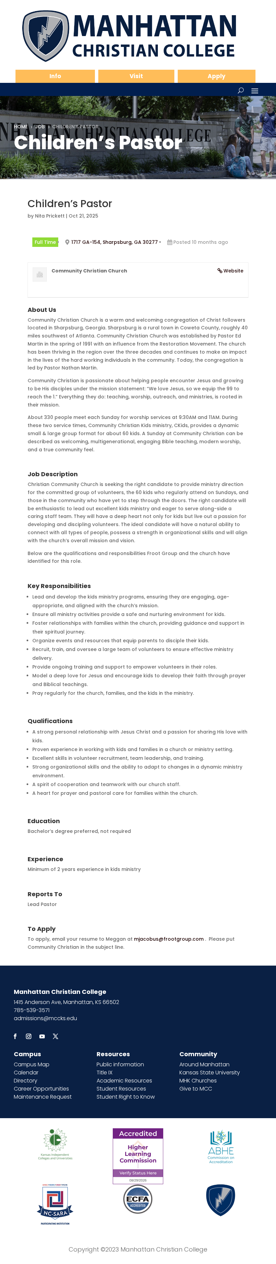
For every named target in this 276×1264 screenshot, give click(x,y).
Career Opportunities (41, 1089)
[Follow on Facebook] (15, 1036)
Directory (25, 1080)
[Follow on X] (55, 1036)
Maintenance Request (43, 1097)
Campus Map (31, 1064)
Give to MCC (195, 1089)
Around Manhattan (204, 1064)
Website (233, 270)
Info (55, 76)
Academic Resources (124, 1080)
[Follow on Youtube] (42, 1036)
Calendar (26, 1072)
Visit (136, 76)
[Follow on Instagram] (28, 1036)
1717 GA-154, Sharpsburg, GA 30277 (114, 242)
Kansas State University (209, 1072)
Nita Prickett (50, 216)
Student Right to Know (126, 1097)
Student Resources (121, 1089)
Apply (217, 76)
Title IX (104, 1072)
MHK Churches (198, 1080)
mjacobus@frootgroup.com (169, 939)
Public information (120, 1064)
